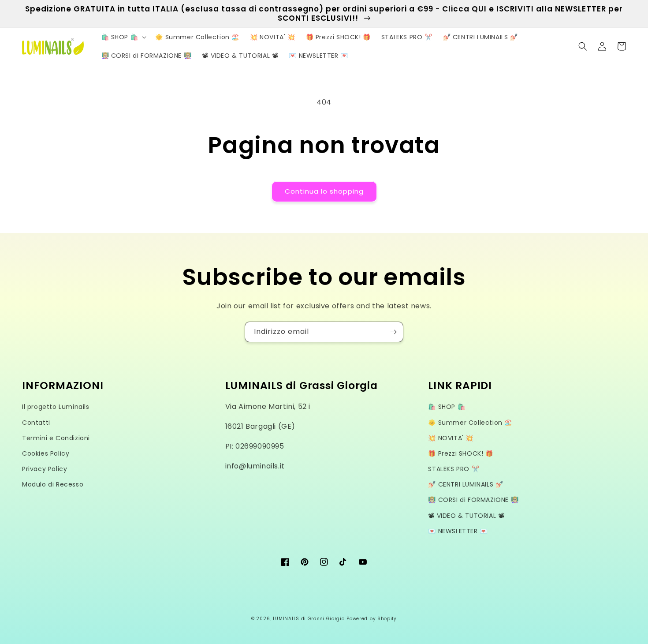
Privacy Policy (44, 468)
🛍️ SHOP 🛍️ (446, 406)
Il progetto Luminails (55, 406)
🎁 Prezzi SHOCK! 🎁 (460, 453)
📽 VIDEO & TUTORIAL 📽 (466, 515)
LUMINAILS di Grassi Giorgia (309, 618)
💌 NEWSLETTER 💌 (457, 531)
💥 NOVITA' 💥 (450, 438)
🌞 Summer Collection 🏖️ (470, 422)
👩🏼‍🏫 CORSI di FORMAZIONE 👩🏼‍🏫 (473, 499)
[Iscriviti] (393, 332)
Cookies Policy (45, 453)
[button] (123, 37)
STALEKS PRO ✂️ (453, 468)
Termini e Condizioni (56, 438)
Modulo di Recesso (52, 484)
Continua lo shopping (324, 191)
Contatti (36, 422)
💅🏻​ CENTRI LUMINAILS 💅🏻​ (465, 484)
